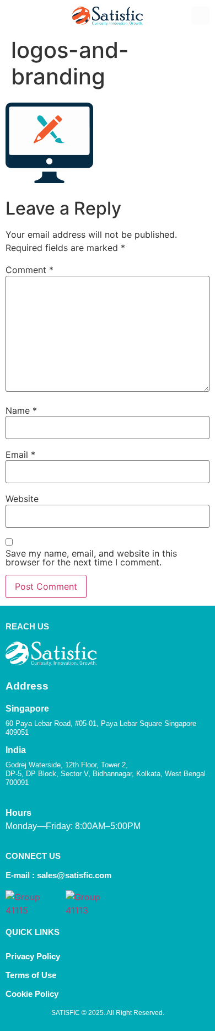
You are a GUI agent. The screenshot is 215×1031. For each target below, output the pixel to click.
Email (20, 454)
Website (22, 498)
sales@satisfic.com (74, 875)
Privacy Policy (33, 956)
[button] (14, 16)
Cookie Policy (33, 993)
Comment (29, 269)
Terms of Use (31, 975)
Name (21, 410)
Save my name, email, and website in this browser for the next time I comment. (91, 558)
